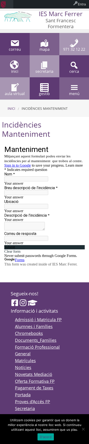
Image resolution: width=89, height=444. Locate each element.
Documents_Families (35, 340)
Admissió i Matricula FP (38, 319)
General (23, 354)
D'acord (46, 437)
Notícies (23, 367)
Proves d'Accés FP (32, 401)
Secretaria (25, 408)
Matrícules (25, 360)
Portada (23, 395)
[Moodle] (32, 303)
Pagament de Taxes (34, 388)
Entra (82, 4)
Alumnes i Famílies (34, 326)
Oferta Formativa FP (35, 381)
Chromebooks (29, 333)
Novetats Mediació (33, 374)
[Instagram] (23, 303)
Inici (11, 108)
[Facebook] (14, 303)
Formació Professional (37, 347)
